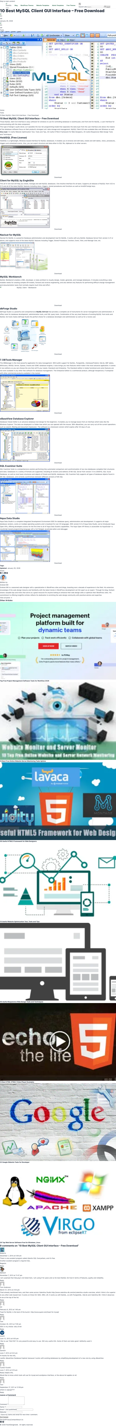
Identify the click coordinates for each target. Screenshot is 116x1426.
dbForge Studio (8, 308)
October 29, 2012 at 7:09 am (10, 1324)
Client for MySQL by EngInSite (17, 180)
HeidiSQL (5, 137)
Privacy (8, 1420)
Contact (13, 1420)
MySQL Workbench (11, 276)
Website (3, 1412)
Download (58, 177)
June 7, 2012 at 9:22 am (8, 1353)
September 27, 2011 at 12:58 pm (11, 1387)
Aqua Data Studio (10, 518)
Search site (83, 7)
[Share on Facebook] (1, 573)
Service (2, 1420)
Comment (4, 1404)
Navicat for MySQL (10, 234)
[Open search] (80, 4)
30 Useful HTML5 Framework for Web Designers (65, 132)
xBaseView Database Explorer (17, 418)
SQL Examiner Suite (11, 466)
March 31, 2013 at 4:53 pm (10, 1290)
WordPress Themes (26, 5)
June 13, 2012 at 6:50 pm (9, 1338)
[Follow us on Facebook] (1, 1422)
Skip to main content (7, 1)
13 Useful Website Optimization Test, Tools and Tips (27, 132)
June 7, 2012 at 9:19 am (8, 1370)
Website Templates (42, 5)
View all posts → (6, 598)
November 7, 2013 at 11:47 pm (11, 1275)
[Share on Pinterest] (7, 573)
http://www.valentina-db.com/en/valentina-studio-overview (73, 1292)
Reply (2, 1266)
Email (8, 1409)
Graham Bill (4, 585)
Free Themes (71, 5)
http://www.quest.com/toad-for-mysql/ (45, 1312)
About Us (19, 1420)
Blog (16, 5)
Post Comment (4, 1417)
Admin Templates (58, 5)
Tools (2, 30)
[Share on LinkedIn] (5, 573)
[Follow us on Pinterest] (3, 1422)
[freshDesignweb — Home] (8, 5)
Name (3, 1407)
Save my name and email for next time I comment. (19, 1414)
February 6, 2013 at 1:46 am (10, 1309)
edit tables (97, 141)
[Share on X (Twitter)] (3, 573)
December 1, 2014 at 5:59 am (10, 1256)
